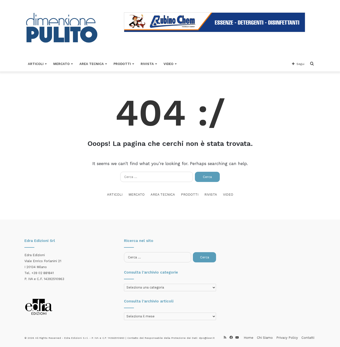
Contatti (307, 338)
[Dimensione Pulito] (61, 28)
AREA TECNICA (91, 64)
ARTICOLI (36, 64)
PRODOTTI (122, 64)
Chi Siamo (265, 338)
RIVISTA (147, 64)
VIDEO (168, 64)
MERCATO (61, 64)
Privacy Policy (287, 338)
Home (248, 338)
